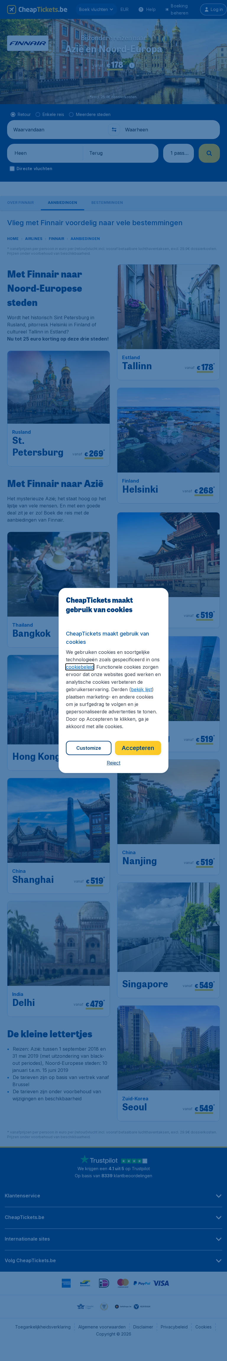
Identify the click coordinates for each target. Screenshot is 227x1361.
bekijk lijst (141, 689)
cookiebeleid (80, 667)
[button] (113, 763)
